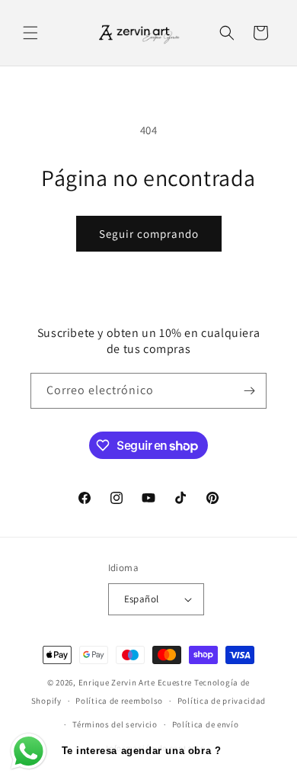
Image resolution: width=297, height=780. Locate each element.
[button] (30, 33)
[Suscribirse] (249, 391)
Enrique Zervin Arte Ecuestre (135, 682)
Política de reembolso (119, 700)
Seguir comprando (149, 233)
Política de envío (205, 724)
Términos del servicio (115, 724)
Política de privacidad (221, 700)
